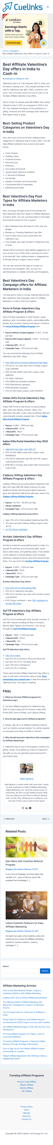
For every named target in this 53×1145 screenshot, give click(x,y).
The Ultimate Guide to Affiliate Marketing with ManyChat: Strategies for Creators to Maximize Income (23, 1005)
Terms (26, 1110)
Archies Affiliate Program (36, 561)
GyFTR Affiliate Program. (25, 629)
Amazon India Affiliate (26, 1082)
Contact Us (26, 1119)
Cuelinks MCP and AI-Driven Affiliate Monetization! (25, 998)
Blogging (9, 869)
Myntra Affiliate (26, 1088)
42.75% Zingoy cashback (16, 529)
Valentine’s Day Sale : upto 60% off (20, 449)
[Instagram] (23, 808)
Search (6, 966)
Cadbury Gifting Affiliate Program (18, 496)
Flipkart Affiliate (26, 1085)
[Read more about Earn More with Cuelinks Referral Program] (26, 847)
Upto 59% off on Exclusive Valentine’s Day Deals (26, 362)
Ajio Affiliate (26, 1091)
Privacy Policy (27, 1107)
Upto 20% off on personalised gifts (20, 588)
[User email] (30, 808)
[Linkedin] (26, 808)
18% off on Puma (12, 655)
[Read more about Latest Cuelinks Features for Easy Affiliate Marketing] (26, 905)
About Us (26, 1116)
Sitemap (26, 1113)
